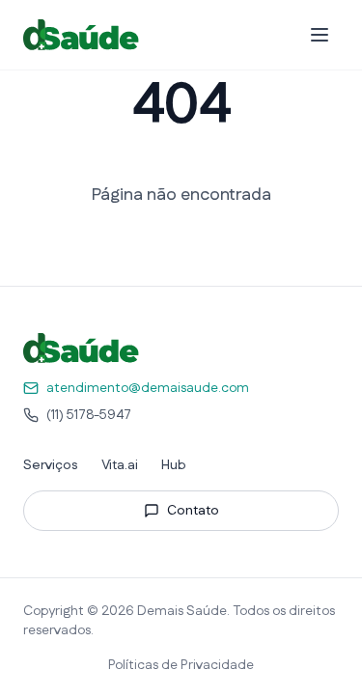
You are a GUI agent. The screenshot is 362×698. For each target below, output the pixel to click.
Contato (193, 510)
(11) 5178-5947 (88, 415)
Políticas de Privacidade (181, 665)
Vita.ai (119, 465)
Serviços (50, 465)
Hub (173, 465)
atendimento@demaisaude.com (147, 388)
